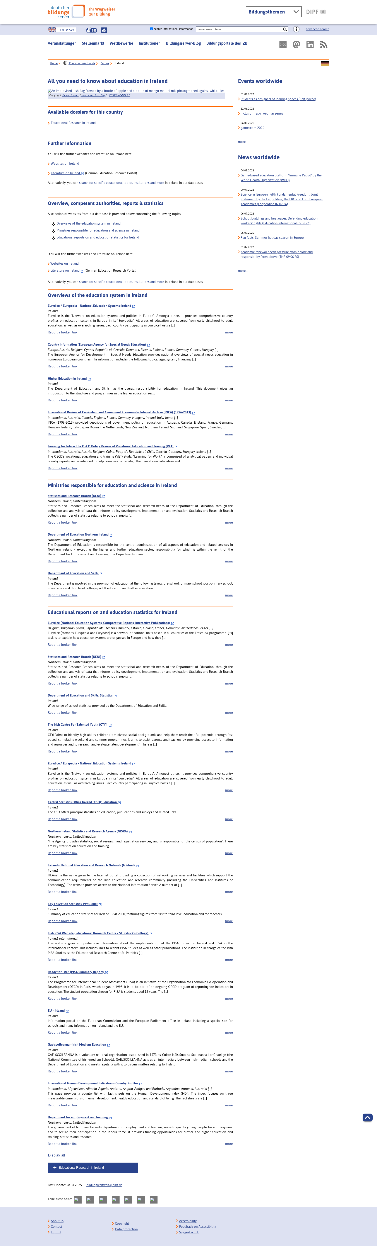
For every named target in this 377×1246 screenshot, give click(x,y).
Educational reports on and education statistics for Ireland (97, 237)
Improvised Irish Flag (93, 95)
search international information (173, 28)
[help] (296, 29)
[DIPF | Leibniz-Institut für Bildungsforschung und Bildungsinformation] (316, 12)
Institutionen (150, 43)
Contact (56, 1226)
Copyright (122, 1223)
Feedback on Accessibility (197, 1226)
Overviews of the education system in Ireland (88, 223)
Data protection (126, 1229)
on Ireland (65, 270)
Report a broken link (62, 332)
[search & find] (285, 29)
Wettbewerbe (121, 43)
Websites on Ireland (65, 163)
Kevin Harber (70, 95)
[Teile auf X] (103, 1200)
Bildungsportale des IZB (226, 43)
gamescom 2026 (252, 128)
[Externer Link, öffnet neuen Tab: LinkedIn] (310, 45)
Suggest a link (189, 1232)
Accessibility (188, 1221)
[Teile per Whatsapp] (116, 1200)
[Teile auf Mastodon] (78, 1200)
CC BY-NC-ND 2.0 (119, 95)
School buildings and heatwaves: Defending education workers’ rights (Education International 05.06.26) (279, 220)
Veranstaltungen (62, 43)
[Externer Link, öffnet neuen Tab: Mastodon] (296, 45)
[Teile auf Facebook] (90, 1200)
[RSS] (323, 45)
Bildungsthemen (266, 12)
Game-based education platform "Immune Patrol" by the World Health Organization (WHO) (281, 177)
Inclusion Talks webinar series (262, 113)
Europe (105, 63)
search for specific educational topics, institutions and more (122, 182)
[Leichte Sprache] (104, 30)
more (229, 332)
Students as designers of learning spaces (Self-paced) (278, 99)
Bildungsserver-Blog (183, 43)
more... (243, 142)
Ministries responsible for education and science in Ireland (97, 230)
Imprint (56, 1232)
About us (57, 1221)
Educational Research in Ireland (73, 123)
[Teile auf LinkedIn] (128, 1200)
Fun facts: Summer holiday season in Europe (272, 237)
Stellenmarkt (93, 43)
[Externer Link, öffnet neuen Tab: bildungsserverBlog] (283, 45)
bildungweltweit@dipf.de (104, 1185)
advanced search (317, 29)
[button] (368, 1117)
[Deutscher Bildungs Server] (81, 11)
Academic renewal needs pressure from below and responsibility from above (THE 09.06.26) (277, 254)
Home (54, 63)
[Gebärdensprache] (91, 30)
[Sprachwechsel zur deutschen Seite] (325, 63)
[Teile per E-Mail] (141, 1200)
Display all (56, 1155)
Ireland (66, 173)
